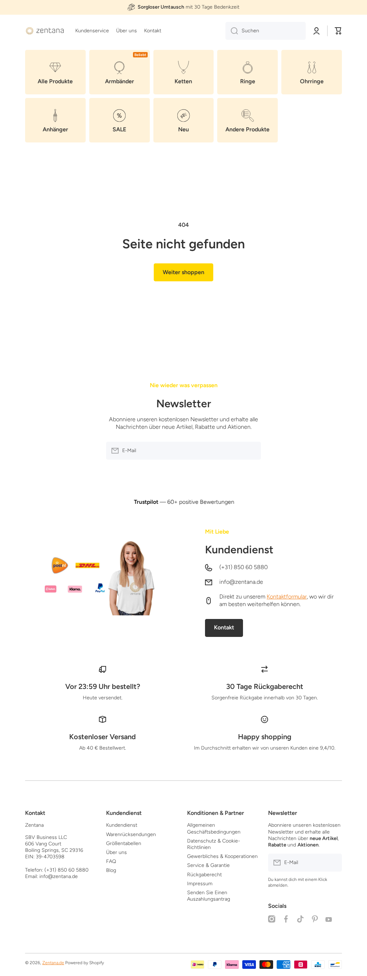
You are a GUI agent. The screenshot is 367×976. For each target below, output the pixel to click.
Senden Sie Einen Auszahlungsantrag (208, 896)
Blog (111, 870)
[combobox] (265, 31)
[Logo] (45, 31)
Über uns (116, 852)
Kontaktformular (287, 596)
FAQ (111, 861)
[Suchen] (231, 31)
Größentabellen (123, 843)
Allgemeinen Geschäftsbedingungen (213, 828)
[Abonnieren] (252, 451)
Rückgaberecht (204, 875)
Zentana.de (53, 962)
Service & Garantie (208, 865)
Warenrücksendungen (131, 834)
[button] (338, 30)
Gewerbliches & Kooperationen (222, 856)
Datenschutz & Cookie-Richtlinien (213, 844)
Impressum (200, 884)
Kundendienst (239, 549)
